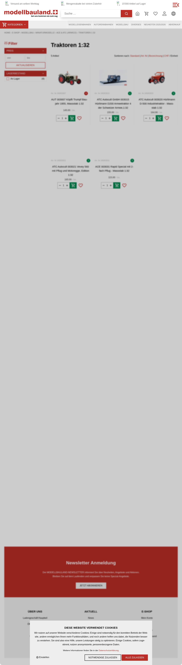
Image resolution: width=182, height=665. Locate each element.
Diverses (136, 24)
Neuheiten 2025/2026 (155, 24)
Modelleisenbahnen (80, 24)
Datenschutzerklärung (109, 650)
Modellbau (122, 24)
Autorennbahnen (103, 24)
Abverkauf (174, 24)
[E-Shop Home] (31, 13)
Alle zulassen (134, 657)
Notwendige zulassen (102, 657)
